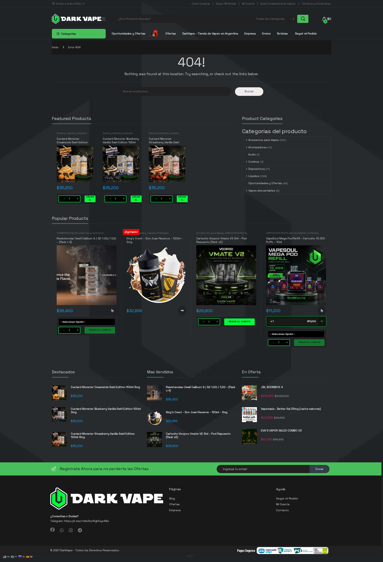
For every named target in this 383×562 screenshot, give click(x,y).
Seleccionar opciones (112, 310)
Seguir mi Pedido (305, 33)
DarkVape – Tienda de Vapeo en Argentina (210, 33)
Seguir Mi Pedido (226, 3)
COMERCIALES (65, 233)
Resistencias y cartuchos (89, 233)
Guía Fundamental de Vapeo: (278, 3)
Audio (252, 154)
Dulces (61, 133)
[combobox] (183, 19)
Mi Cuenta (248, 3)
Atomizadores (257, 147)
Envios (266, 33)
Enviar (320, 469)
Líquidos (71, 133)
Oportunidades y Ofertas (265, 183)
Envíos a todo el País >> (70, 3)
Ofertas (170, 33)
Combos (253, 161)
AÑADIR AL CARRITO (90, 199)
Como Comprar (201, 3)
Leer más (182, 310)
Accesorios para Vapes (263, 140)
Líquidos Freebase (158, 233)
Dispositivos (256, 169)
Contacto (282, 510)
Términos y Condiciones (316, 3)
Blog (172, 498)
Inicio (55, 47)
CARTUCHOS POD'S (236, 233)
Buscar (249, 91)
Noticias (282, 33)
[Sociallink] (52, 530)
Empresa (250, 33)
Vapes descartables (261, 190)
